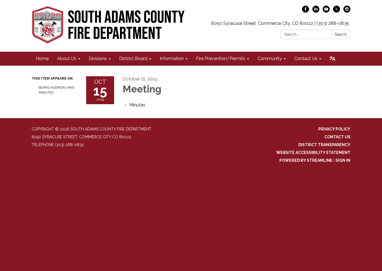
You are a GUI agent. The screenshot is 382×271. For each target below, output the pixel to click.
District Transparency (324, 144)
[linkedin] (315, 11)
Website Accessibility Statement (313, 152)
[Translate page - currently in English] (332, 59)
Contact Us (337, 137)
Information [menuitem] (172, 58)
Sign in (343, 160)
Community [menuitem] (270, 58)
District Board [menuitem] (133, 58)
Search (340, 34)
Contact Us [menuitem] (305, 58)
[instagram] (346, 11)
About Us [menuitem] (66, 58)
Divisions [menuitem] (98, 58)
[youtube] (326, 11)
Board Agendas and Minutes (56, 89)
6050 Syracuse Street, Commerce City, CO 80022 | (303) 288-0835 (280, 23)
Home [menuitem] (42, 58)
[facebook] (305, 11)
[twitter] (336, 11)
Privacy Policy (334, 129)
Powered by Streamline (306, 160)
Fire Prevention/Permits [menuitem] (220, 58)
